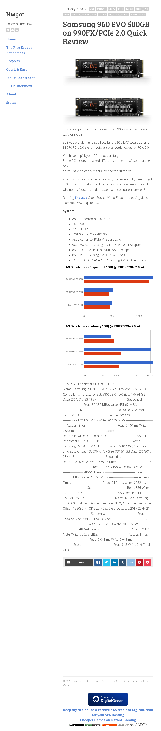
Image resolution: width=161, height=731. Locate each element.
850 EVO (86, 14)
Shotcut (81, 197)
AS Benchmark (138, 14)
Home (11, 39)
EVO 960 (129, 9)
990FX (116, 14)
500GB (139, 9)
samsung (101, 9)
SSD (94, 14)
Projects (13, 61)
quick (120, 9)
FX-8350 (125, 14)
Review (111, 9)
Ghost (119, 681)
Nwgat (15, 14)
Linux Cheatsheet (20, 77)
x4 (110, 14)
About (11, 94)
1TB (146, 9)
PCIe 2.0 (102, 14)
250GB (67, 14)
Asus (92, 9)
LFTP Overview (19, 85)
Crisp (127, 681)
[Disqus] (108, 620)
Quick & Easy (16, 69)
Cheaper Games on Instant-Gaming (108, 720)
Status (11, 102)
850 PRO (76, 14)
